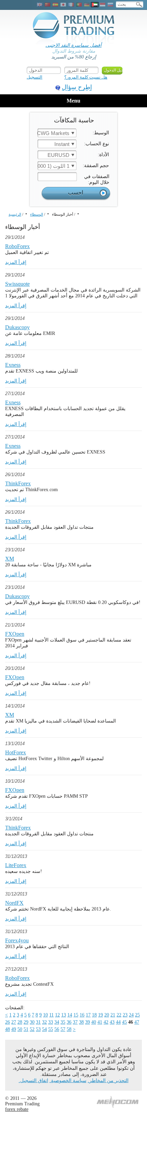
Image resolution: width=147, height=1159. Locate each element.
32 (44, 1022)
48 (7, 1029)
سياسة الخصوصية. (68, 1080)
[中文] (47, 4)
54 (44, 1029)
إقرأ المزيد (15, 262)
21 (112, 1015)
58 (69, 1029)
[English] (39, 4)
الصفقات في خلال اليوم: (96, 179)
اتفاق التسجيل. (33, 1080)
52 (32, 1029)
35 (63, 1022)
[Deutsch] (87, 4)
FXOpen (14, 634)
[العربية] (94, 4)
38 (81, 1022)
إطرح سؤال (77, 87)
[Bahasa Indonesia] (102, 4)
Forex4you (17, 940)
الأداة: (103, 154)
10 (45, 1015)
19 (100, 1015)
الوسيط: (101, 132)
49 (13, 1029)
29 (26, 1022)
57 (63, 1029)
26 (7, 1022)
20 (106, 1015)
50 (19, 1029)
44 (118, 1022)
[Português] (79, 4)
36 (69, 1022)
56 (56, 1029)
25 (137, 1015)
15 (76, 1015)
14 (69, 1015)
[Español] (55, 4)
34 (56, 1022)
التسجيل (34, 77)
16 (82, 1015)
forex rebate (16, 1109)
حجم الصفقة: (96, 165)
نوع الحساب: (96, 143)
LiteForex (15, 865)
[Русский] (110, 4)
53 (38, 1029)
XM (9, 559)
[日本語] (63, 4)
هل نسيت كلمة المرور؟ (85, 77)
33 (50, 1022)
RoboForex (17, 246)
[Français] (71, 4)
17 (88, 1015)
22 (119, 1015)
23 (125, 1015)
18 (94, 1015)
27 (13, 1022)
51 (26, 1029)
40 (93, 1022)
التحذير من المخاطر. (108, 1080)
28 (19, 1022)
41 (99, 1022)
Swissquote (17, 284)
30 (32, 1022)
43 (112, 1022)
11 (51, 1015)
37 (75, 1022)
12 (57, 1015)
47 (136, 1022)
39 (87, 1022)
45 (124, 1022)
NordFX (14, 903)
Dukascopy (17, 327)
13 (63, 1015)
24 (131, 1015)
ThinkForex (18, 483)
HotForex (15, 752)
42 (106, 1022)
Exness (13, 365)
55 (50, 1029)
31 (38, 1022)
